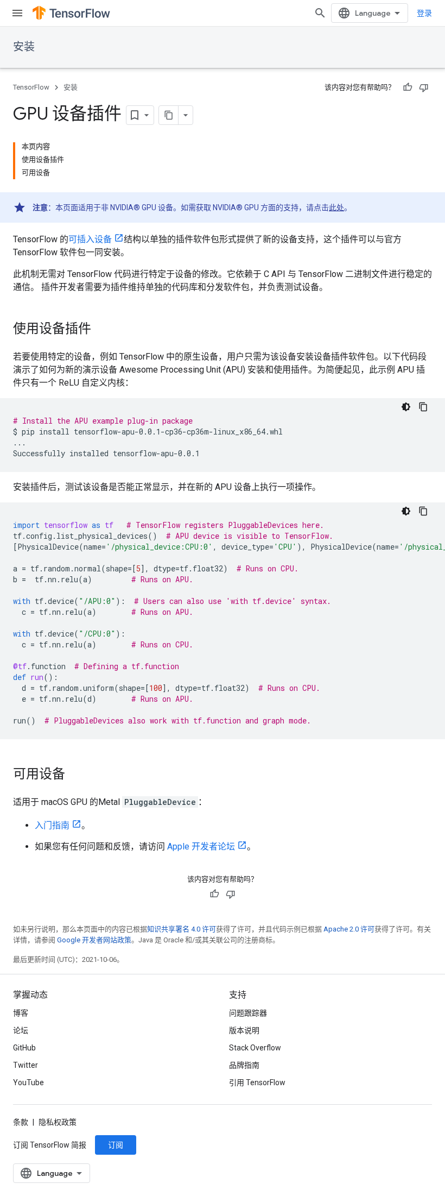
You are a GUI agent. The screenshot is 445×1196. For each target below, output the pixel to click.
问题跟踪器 (248, 1013)
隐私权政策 (58, 1122)
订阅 (115, 1145)
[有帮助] (407, 87)
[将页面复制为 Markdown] (169, 115)
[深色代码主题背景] (406, 407)
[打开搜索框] (320, 13)
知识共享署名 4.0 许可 (181, 929)
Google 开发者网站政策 (94, 940)
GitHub (24, 1047)
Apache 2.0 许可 (348, 929)
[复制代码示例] (423, 407)
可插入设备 (90, 239)
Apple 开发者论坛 (201, 846)
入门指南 (52, 825)
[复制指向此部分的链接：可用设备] (76, 775)
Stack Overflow (255, 1047)
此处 (336, 207)
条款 (20, 1122)
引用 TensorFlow (257, 1082)
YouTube (28, 1082)
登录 (424, 13)
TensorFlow (31, 87)
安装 (24, 47)
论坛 (20, 1030)
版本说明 (244, 1030)
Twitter (25, 1065)
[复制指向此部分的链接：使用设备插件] (102, 329)
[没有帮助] (424, 87)
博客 (20, 1013)
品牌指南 (244, 1065)
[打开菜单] (17, 13)
